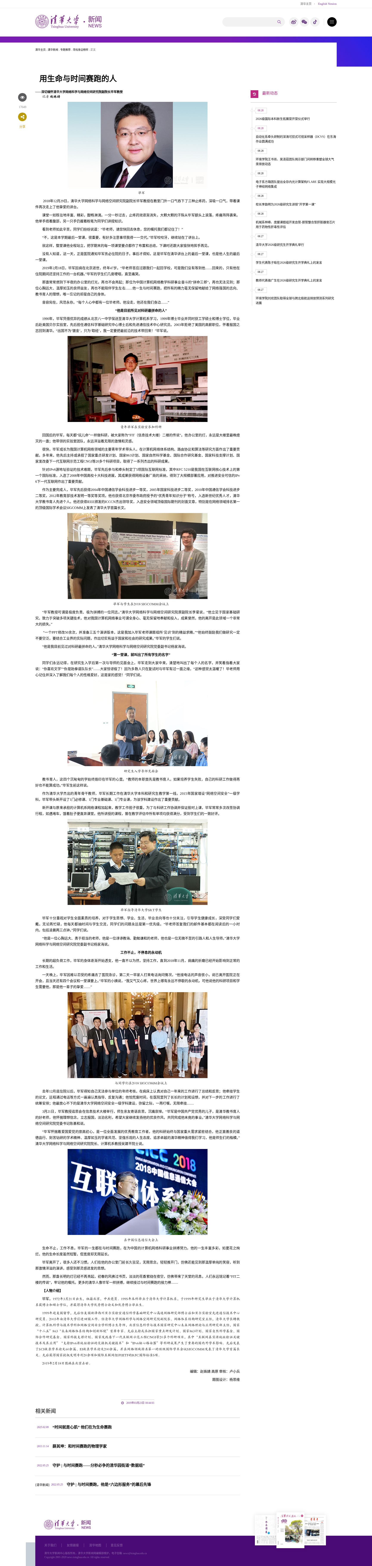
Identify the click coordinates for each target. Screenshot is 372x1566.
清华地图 (95, 1545)
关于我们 (50, 1545)
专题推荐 (65, 49)
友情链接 (73, 1545)
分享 (22, 126)
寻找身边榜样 (80, 49)
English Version (327, 3)
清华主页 (306, 3)
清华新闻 (53, 49)
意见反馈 (117, 1545)
